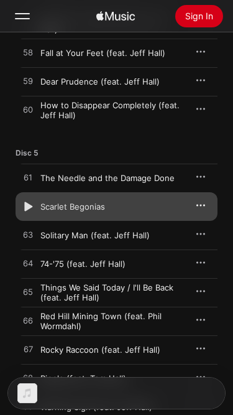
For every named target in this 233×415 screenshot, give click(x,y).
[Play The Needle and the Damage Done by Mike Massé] (28, 178)
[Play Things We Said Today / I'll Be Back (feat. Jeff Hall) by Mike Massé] (28, 292)
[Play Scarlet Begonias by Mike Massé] (28, 206)
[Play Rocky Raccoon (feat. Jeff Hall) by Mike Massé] (28, 349)
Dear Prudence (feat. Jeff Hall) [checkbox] (100, 81)
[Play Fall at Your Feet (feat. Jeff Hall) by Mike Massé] (28, 52)
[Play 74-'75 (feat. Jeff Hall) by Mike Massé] (28, 263)
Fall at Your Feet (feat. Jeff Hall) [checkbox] (102, 53)
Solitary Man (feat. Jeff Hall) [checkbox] (95, 235)
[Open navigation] (22, 16)
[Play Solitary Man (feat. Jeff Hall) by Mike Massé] (28, 235)
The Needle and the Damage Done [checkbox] (107, 178)
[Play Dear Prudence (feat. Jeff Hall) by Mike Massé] (28, 81)
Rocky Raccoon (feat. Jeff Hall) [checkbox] (100, 350)
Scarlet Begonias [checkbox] (72, 207)
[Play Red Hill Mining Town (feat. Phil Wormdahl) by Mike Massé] (28, 321)
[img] (115, 16)
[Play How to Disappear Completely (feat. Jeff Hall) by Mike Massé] (28, 110)
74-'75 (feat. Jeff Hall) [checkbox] (83, 264)
